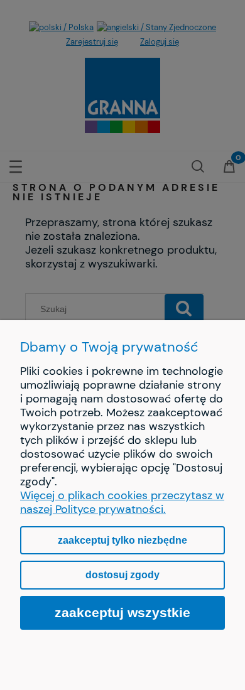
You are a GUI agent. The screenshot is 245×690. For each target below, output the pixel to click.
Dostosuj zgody (122, 574)
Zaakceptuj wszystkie (122, 612)
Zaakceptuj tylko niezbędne (122, 540)
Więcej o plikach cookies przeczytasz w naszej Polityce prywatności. (122, 502)
